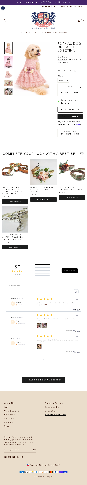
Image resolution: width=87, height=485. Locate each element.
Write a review (69, 270)
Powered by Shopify (43, 477)
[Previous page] (38, 360)
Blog (6, 426)
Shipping (62, 59)
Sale (55, 32)
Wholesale (10, 415)
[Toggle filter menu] (76, 291)
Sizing (43, 32)
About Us (9, 403)
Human (29, 32)
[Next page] (48, 360)
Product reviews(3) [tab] (14, 285)
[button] (74, 310)
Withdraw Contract (55, 415)
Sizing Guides (11, 411)
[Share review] (77, 299)
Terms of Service (54, 403)
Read (49, 32)
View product (15, 202)
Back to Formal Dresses (45, 380)
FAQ (70, 87)
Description (70, 93)
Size (60, 76)
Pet (21, 32)
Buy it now (70, 116)
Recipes (8, 422)
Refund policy (52, 407)
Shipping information (70, 132)
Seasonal (63, 32)
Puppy (36, 32)
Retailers (9, 418)
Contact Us (51, 411)
